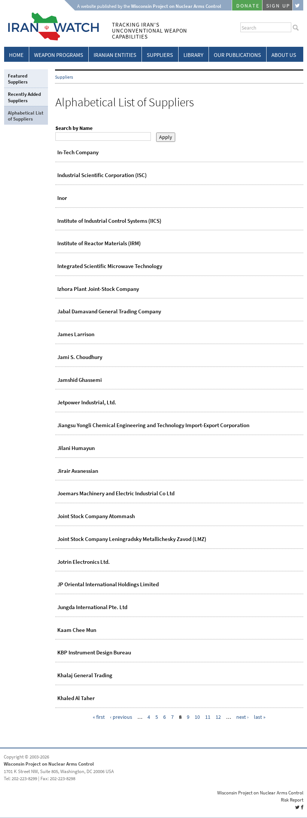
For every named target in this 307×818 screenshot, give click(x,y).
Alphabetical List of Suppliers (25, 116)
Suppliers (160, 55)
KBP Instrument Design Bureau (94, 652)
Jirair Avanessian (77, 471)
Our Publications (237, 55)
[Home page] (51, 39)
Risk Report (292, 800)
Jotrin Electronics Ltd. (83, 562)
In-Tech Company (77, 152)
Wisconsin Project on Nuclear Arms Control (49, 764)
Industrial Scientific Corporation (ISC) (102, 175)
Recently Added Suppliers (24, 97)
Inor (62, 198)
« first (99, 717)
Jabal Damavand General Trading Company (109, 311)
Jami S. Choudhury (79, 357)
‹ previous (121, 717)
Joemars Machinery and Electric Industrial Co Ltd (115, 493)
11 (207, 717)
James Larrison (75, 334)
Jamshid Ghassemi (79, 380)
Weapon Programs (58, 55)
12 (218, 717)
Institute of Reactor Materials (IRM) (99, 243)
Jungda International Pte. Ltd (92, 607)
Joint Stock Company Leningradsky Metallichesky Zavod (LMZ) (131, 539)
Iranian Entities (115, 55)
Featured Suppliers (18, 79)
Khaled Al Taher (76, 698)
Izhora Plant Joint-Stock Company (98, 289)
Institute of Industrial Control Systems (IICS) (109, 221)
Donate (247, 5)
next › (242, 717)
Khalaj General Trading (84, 675)
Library (193, 55)
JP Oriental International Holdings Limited (108, 584)
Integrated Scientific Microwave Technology (109, 266)
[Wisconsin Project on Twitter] (298, 5)
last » (259, 717)
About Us (283, 55)
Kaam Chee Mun (76, 630)
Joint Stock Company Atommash (96, 516)
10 (197, 717)
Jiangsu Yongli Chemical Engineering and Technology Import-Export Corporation (153, 425)
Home (16, 55)
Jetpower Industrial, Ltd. (86, 402)
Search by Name (73, 128)
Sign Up (278, 5)
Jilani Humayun (76, 448)
